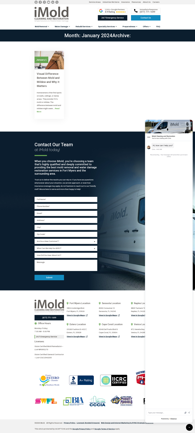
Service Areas (95, 2)
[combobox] (66, 241)
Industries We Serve (111, 2)
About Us (147, 2)
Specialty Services (106, 27)
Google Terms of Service (104, 429)
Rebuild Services (83, 27)
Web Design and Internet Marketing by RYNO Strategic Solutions (127, 423)
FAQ (158, 27)
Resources (136, 2)
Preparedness (129, 27)
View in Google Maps (76, 315)
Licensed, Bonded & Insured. (88, 423)
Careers (156, 2)
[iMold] (51, 14)
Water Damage (61, 27)
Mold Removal (41, 27)
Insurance (125, 2)
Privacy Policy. (69, 423)
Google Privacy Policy (81, 429)
